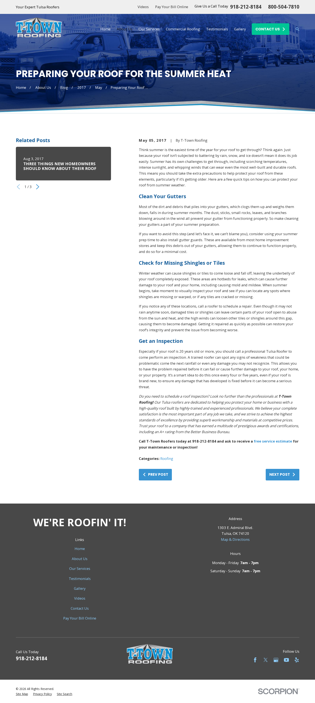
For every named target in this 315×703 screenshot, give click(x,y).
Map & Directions (235, 539)
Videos (143, 6)
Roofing (166, 458)
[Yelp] (296, 659)
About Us (79, 558)
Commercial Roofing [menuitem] (183, 29)
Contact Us (80, 608)
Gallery (80, 588)
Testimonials (80, 578)
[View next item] (37, 186)
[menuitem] (22, 694)
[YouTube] (286, 659)
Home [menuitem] (105, 29)
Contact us (267, 29)
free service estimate (273, 441)
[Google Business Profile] (275, 659)
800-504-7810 (283, 6)
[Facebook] (255, 659)
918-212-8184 (245, 6)
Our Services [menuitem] (149, 29)
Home (80, 548)
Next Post (279, 474)
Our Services (79, 568)
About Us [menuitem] (124, 29)
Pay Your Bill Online (171, 6)
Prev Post (158, 474)
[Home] (39, 29)
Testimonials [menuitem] (217, 29)
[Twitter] (265, 659)
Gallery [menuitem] (240, 29)
